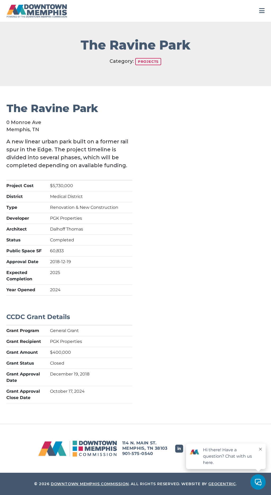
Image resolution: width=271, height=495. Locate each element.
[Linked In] (179, 449)
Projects (148, 61)
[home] (38, 10)
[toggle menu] (262, 10)
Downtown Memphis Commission (90, 483)
